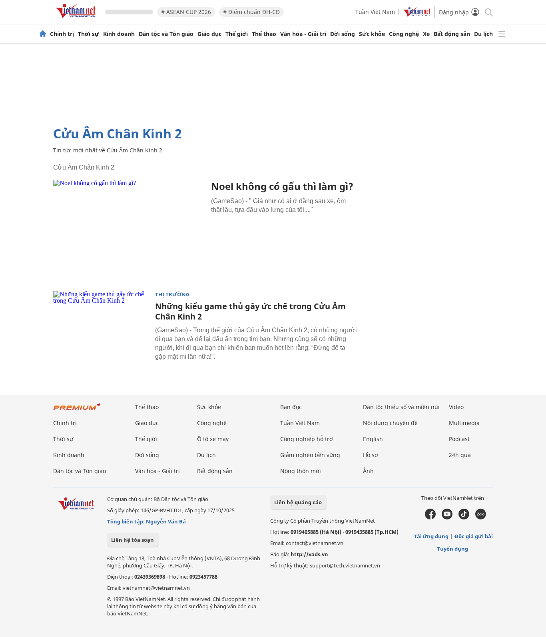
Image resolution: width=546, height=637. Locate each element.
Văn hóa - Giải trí (303, 34)
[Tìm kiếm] (488, 11)
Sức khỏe (372, 34)
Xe (426, 34)
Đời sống (342, 34)
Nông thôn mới (300, 471)
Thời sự (88, 34)
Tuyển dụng (452, 548)
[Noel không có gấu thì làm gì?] (129, 230)
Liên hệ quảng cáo (298, 502)
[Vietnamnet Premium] (77, 410)
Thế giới (236, 34)
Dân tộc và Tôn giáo (166, 34)
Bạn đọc (291, 407)
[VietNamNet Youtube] (447, 517)
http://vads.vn (309, 554)
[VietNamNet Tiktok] (463, 517)
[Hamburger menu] (501, 34)
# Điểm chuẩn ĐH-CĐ (251, 12)
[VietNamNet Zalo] (480, 517)
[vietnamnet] (77, 19)
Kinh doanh (119, 34)
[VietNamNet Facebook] (430, 517)
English (373, 439)
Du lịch (483, 34)
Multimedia (464, 423)
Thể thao (264, 34)
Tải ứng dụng (431, 536)
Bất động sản (452, 34)
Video (456, 407)
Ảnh (368, 471)
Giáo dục (209, 34)
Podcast (459, 439)
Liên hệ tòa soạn (132, 539)
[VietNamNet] (43, 34)
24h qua (460, 455)
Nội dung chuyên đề (390, 423)
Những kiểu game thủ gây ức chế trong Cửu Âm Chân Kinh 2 (250, 311)
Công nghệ (404, 34)
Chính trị (62, 34)
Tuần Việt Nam (375, 12)
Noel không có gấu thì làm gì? (282, 186)
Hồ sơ (370, 455)
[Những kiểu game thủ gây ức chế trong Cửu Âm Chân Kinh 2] (101, 323)
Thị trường (172, 294)
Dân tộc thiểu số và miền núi (401, 407)
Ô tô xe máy (213, 439)
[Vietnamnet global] (417, 14)
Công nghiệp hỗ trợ (306, 439)
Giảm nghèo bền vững (310, 455)
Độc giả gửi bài (473, 536)
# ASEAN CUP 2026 (186, 12)
